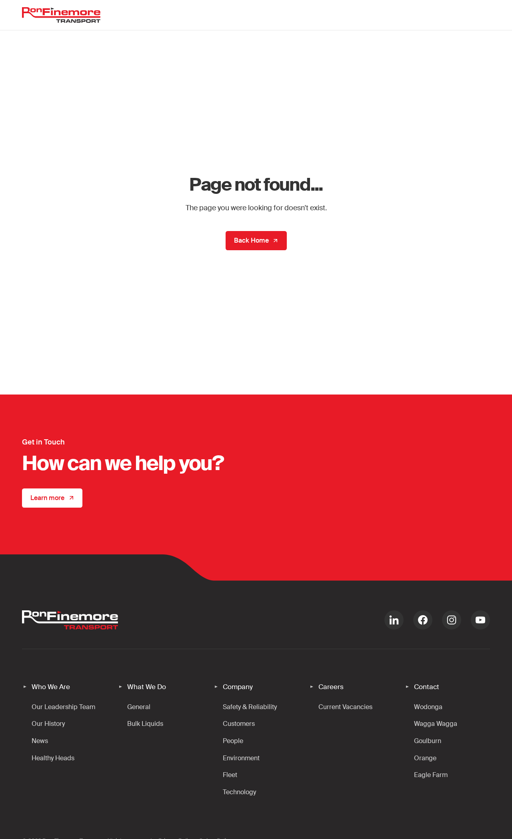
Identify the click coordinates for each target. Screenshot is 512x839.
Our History (48, 723)
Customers (239, 723)
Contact (426, 686)
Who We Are (51, 686)
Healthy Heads (53, 758)
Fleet (230, 775)
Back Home (251, 240)
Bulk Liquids (145, 723)
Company (238, 686)
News (40, 741)
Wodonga (428, 707)
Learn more (47, 498)
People (233, 741)
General (138, 707)
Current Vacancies (345, 707)
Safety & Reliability (250, 707)
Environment (241, 758)
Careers (331, 686)
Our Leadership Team (63, 707)
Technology (239, 792)
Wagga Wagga (435, 723)
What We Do (146, 686)
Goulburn (427, 741)
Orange (425, 758)
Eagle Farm (431, 775)
